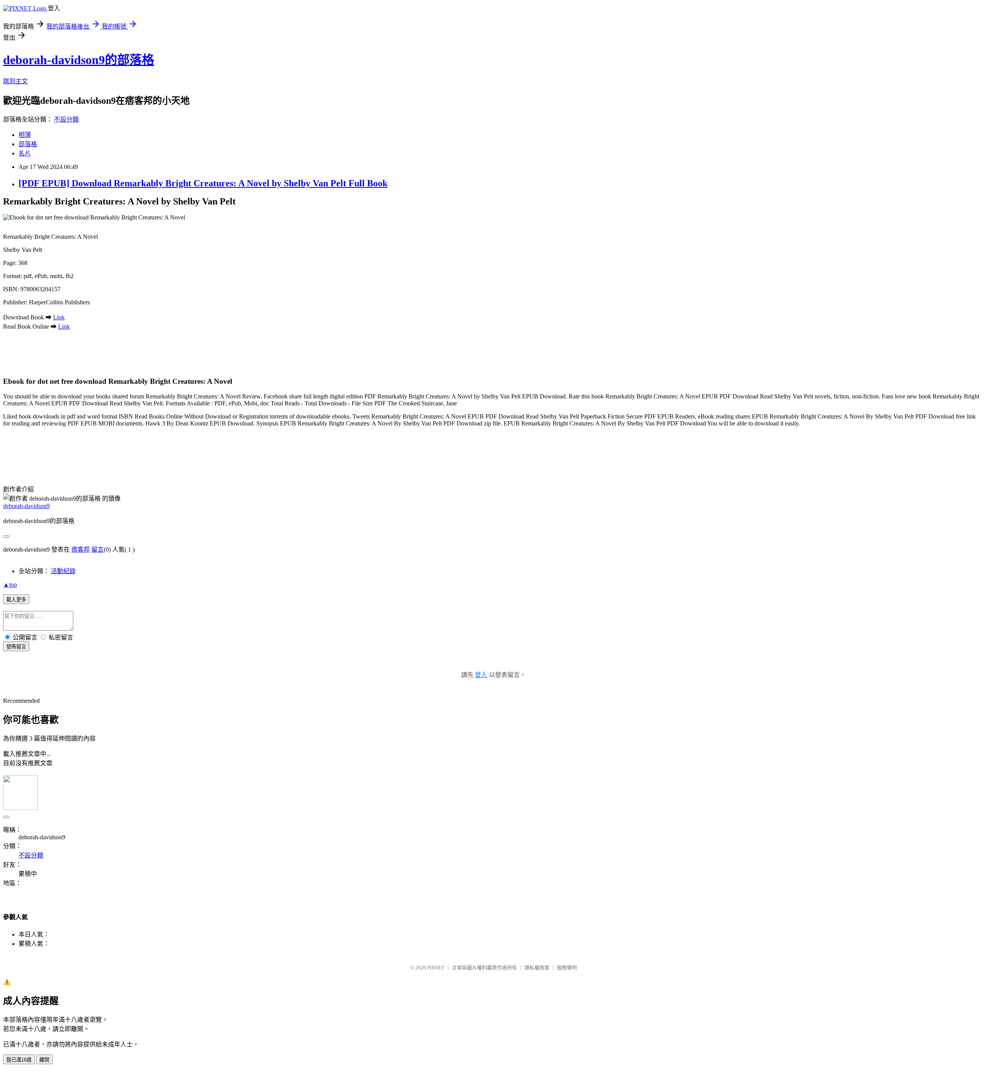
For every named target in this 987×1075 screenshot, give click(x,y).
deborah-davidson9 (26, 506)
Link (59, 317)
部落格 (28, 144)
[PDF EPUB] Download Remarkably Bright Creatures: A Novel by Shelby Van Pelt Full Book (203, 183)
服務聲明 (567, 967)
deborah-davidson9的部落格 (78, 60)
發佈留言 (16, 647)
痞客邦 (80, 549)
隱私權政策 (536, 967)
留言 (97, 549)
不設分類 (66, 119)
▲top (10, 584)
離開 (44, 1060)
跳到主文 (15, 81)
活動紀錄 (63, 571)
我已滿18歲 (19, 1060)
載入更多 (16, 599)
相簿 (25, 135)
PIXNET (436, 967)
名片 (25, 153)
